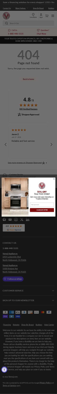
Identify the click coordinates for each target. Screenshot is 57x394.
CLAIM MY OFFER (42, 210)
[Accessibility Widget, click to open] (4, 370)
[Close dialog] (54, 179)
